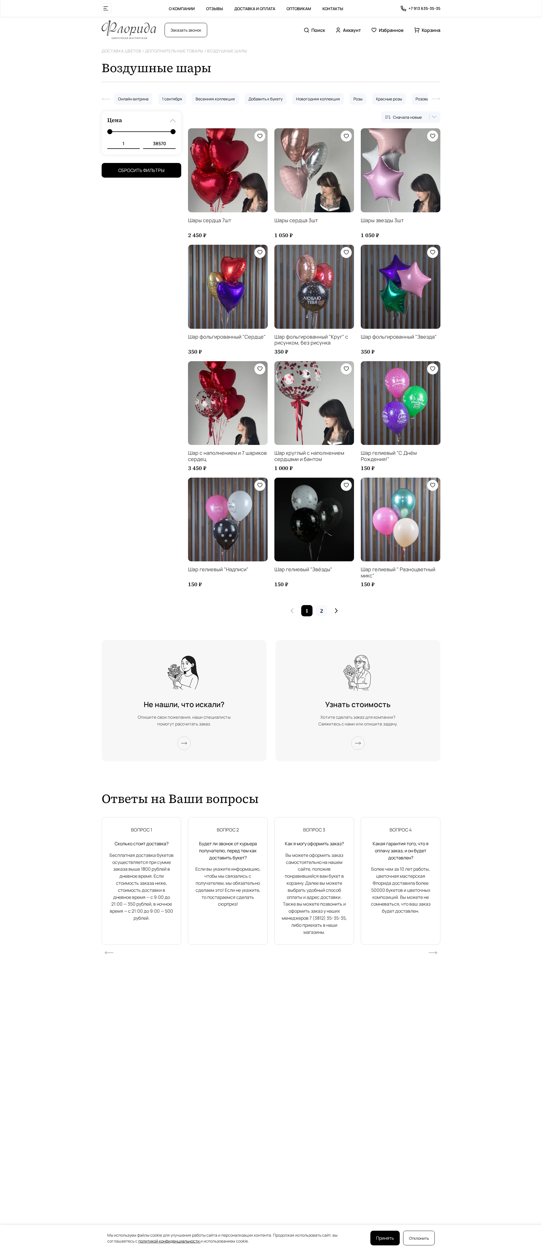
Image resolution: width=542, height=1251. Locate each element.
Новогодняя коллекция (318, 99)
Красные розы (389, 99)
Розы (357, 99)
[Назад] (106, 98)
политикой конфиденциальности (169, 1241)
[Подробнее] (184, 743)
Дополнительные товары (174, 51)
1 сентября (172, 99)
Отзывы (214, 8)
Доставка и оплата (254, 8)
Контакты (332, 8)
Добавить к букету (265, 99)
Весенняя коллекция (215, 99)
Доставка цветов (121, 51)
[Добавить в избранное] (259, 136)
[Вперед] (435, 98)
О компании (182, 8)
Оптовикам (299, 8)
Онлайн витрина (133, 99)
